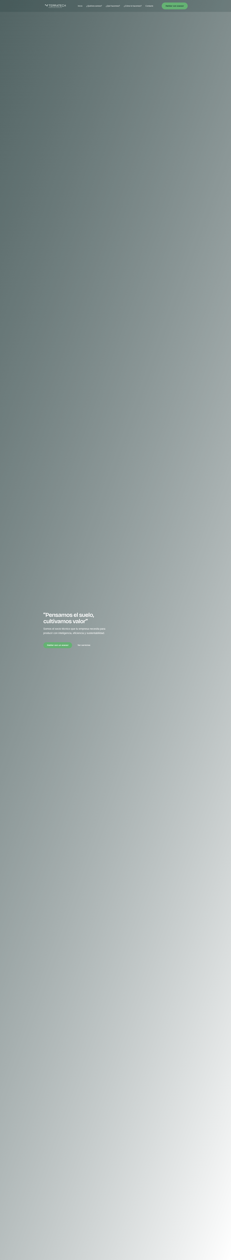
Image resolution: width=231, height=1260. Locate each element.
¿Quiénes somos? (94, 6)
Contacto (149, 6)
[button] (175, 6)
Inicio (80, 6)
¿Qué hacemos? (113, 6)
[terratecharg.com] (55, 6)
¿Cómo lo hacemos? (133, 6)
